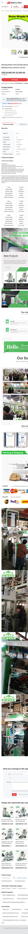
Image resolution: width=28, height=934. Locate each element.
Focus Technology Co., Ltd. (18, 928)
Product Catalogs (22, 878)
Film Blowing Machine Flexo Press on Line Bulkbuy (14, 920)
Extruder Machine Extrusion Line (10, 916)
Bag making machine (20, 881)
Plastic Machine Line (16, 909)
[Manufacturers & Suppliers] (14, 2)
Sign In (3, 117)
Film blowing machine (6, 881)
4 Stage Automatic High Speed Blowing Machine (14, 902)
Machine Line (6, 909)
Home (2, 10)
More (2, 923)
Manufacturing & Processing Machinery (13, 10)
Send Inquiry (14, 79)
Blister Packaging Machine (9, 895)
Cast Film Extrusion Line (8, 898)
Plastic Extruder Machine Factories (11, 913)
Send (14, 794)
